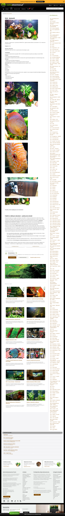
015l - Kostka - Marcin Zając (55, 50)
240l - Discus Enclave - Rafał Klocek (13, 381)
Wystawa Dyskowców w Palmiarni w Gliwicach (13, 403)
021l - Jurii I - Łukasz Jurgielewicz (53, 102)
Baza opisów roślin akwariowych (8, 490)
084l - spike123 (52, 394)
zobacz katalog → (40, 1)
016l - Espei (52, 54)
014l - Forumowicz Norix (54, 49)
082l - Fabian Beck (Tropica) (55, 389)
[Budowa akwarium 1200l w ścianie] (36, 380)
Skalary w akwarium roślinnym (33, 402)
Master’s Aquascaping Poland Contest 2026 (12, 440)
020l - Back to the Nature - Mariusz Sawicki (55, 73)
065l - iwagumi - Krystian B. (55, 333)
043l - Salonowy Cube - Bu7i (55, 204)
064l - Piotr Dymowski (54, 309)
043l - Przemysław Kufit (54, 201)
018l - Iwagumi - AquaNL (54, 60)
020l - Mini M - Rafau (53, 90)
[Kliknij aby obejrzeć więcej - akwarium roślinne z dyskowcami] (16, 139)
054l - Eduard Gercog (54, 218)
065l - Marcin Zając (53, 338)
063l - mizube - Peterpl (54, 275)
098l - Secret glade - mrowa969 (54, 430)
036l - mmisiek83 (53, 179)
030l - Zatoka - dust (53, 169)
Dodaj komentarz (12, 257)
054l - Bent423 (52, 21)
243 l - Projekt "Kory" (7, 453)
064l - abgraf (52, 286)
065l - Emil (52, 329)
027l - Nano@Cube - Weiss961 (55, 136)
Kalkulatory (5, 494)
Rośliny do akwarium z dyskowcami (13, 319)
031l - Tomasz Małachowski (55, 172)
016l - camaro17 (53, 52)
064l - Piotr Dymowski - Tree (55, 311)
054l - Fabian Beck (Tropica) (55, 219)
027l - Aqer (52, 123)
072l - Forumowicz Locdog (54, 353)
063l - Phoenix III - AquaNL (54, 278)
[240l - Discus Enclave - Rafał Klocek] (15, 380)
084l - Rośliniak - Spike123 (54, 392)
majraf (11, 447)
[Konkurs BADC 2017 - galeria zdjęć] (36, 318)
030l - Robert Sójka (53, 162)
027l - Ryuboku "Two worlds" (55, 141)
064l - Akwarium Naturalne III (55, 291)
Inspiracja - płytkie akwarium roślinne (11, 450)
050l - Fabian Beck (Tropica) (55, 215)
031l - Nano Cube (53, 170)
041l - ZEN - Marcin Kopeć (54, 193)
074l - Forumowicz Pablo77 (55, 368)
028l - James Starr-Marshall (55, 142)
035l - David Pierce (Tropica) (55, 175)
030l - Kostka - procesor (54, 151)
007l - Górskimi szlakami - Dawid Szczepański (54, 36)
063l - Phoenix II (53, 276)
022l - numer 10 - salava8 (54, 112)
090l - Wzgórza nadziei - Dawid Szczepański (54, 411)
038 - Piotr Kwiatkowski (54, 191)
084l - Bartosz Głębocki (54, 391)
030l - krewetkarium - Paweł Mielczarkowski (55, 156)
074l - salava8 (52, 377)
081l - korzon (52, 386)
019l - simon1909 (53, 68)
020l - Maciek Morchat (54, 86)
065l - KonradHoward (53, 336)
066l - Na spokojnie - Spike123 (55, 345)
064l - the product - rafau (54, 315)
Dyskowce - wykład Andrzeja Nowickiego (35, 298)
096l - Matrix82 (52, 426)
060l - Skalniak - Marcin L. (54, 260)
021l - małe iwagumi (53, 106)
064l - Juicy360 (53, 296)
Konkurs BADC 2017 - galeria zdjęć (33, 319)
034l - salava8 (52, 173)
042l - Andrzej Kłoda (53, 195)
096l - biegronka (53, 416)
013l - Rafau (52, 44)
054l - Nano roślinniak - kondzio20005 (54, 231)
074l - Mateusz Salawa (54, 372)
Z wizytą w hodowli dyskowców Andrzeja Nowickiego (14, 361)
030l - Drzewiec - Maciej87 (55, 150)
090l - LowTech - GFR (54, 408)
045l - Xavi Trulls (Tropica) (55, 207)
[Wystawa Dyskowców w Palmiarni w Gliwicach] (15, 400)
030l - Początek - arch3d (54, 161)
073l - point (52, 365)
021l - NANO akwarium (54, 110)
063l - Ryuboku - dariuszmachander (53, 283)
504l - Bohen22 (10, 18)
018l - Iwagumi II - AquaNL (54, 62)
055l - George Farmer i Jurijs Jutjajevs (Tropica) (55, 244)
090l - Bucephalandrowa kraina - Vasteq (54, 404)
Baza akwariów (5, 488)
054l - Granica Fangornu (54, 229)
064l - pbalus (52, 308)
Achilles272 (10, 435)
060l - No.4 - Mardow (54, 258)
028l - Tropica (52, 146)
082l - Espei (52, 388)
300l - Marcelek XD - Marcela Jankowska (11, 446)
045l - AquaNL (52, 206)
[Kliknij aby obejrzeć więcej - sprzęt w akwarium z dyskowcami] (21, 196)
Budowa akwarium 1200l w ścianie (33, 381)
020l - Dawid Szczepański (54, 76)
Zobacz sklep (37, 494)
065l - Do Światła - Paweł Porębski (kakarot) (54, 327)
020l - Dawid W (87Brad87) (55, 77)
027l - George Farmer (54, 132)
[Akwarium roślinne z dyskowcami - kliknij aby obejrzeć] (21, 106)
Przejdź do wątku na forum (35, 257)
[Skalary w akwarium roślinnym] (36, 400)
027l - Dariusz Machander (54, 127)
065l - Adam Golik (53, 320)
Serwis (8, 13)
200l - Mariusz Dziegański (54, 28)
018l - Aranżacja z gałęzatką (55, 57)
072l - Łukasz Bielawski (54, 364)
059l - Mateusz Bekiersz (54, 251)
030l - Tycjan (52, 167)
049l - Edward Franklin (54, 212)
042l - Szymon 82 (53, 199)
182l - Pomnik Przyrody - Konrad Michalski (54, 26)
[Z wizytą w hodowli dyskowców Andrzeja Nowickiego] (15, 358)
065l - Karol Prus (53, 335)
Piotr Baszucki (13, 441)
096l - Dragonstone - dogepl (55, 421)
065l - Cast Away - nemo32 (55, 324)
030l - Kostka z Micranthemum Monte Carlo (55, 154)
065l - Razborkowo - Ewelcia (55, 344)
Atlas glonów (5, 492)
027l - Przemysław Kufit (54, 137)
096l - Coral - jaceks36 (54, 417)
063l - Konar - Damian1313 (54, 270)
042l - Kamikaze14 (53, 196)
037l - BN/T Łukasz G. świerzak (55, 181)
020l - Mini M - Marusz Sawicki (55, 88)
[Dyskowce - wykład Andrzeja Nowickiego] (36, 297)
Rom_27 (11, 444)
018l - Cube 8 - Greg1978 (54, 58)
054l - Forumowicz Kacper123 (55, 224)
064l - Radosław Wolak (54, 312)
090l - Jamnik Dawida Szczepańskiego (54, 406)
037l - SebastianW (53, 185)
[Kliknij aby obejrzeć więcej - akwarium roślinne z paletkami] (16, 173)
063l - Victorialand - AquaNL (55, 285)
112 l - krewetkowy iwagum (8, 437)
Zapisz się (26, 512)
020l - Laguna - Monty (54, 85)
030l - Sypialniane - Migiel (54, 164)
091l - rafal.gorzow (53, 412)
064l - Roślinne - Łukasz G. (54, 314)
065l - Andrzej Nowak (53, 321)
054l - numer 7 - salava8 (54, 235)
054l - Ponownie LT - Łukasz (55, 240)
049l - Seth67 (52, 213)
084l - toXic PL (52, 395)
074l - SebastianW (53, 379)
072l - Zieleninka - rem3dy (54, 362)
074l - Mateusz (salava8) (54, 370)
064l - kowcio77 (53, 301)
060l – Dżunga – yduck (54, 261)
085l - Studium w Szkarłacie (55, 400)
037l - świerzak (52, 187)
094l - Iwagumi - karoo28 (54, 414)
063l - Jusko (52, 268)
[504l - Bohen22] (21, 40)
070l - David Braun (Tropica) (55, 348)
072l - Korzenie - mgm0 (54, 358)
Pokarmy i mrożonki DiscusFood (33, 339)
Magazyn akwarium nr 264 (11, 339)
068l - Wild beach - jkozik (54, 347)
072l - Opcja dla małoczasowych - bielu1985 (55, 360)
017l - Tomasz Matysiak (54, 55)
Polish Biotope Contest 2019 (11, 298)
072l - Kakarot (52, 356)
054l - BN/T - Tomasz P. (54, 216)
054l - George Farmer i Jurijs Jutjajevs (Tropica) (55, 227)
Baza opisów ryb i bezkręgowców (8, 491)
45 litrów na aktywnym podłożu (9, 443)
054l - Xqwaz (52, 241)
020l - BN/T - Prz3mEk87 (54, 74)
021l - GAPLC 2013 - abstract (55, 99)
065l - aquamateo (53, 323)
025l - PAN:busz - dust (54, 119)
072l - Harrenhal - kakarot (54, 355)
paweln (11, 438)
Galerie (10, 13)
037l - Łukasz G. (53, 190)
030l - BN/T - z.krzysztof (54, 148)
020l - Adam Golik (53, 70)
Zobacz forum (6, 496)
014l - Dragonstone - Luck (54, 47)
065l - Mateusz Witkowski (54, 339)
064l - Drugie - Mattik (54, 295)
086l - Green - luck (53, 401)
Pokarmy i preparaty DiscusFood (33, 360)
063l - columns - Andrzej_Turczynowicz (54, 264)
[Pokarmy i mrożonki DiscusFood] (36, 338)
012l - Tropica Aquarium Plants (55, 43)
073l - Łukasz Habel (53, 367)
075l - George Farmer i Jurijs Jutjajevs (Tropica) (55, 382)
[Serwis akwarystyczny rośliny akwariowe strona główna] (3, 8)
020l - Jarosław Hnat (53, 82)
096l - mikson (52, 427)
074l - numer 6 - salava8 (54, 376)
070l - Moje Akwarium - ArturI (55, 350)
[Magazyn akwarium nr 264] (15, 338)
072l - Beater (52, 351)
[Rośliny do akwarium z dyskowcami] (15, 318)
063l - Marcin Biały (53, 273)
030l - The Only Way (53, 166)
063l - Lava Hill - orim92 (54, 271)
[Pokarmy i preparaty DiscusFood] (36, 358)
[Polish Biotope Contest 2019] (15, 297)
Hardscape (6, 434)
